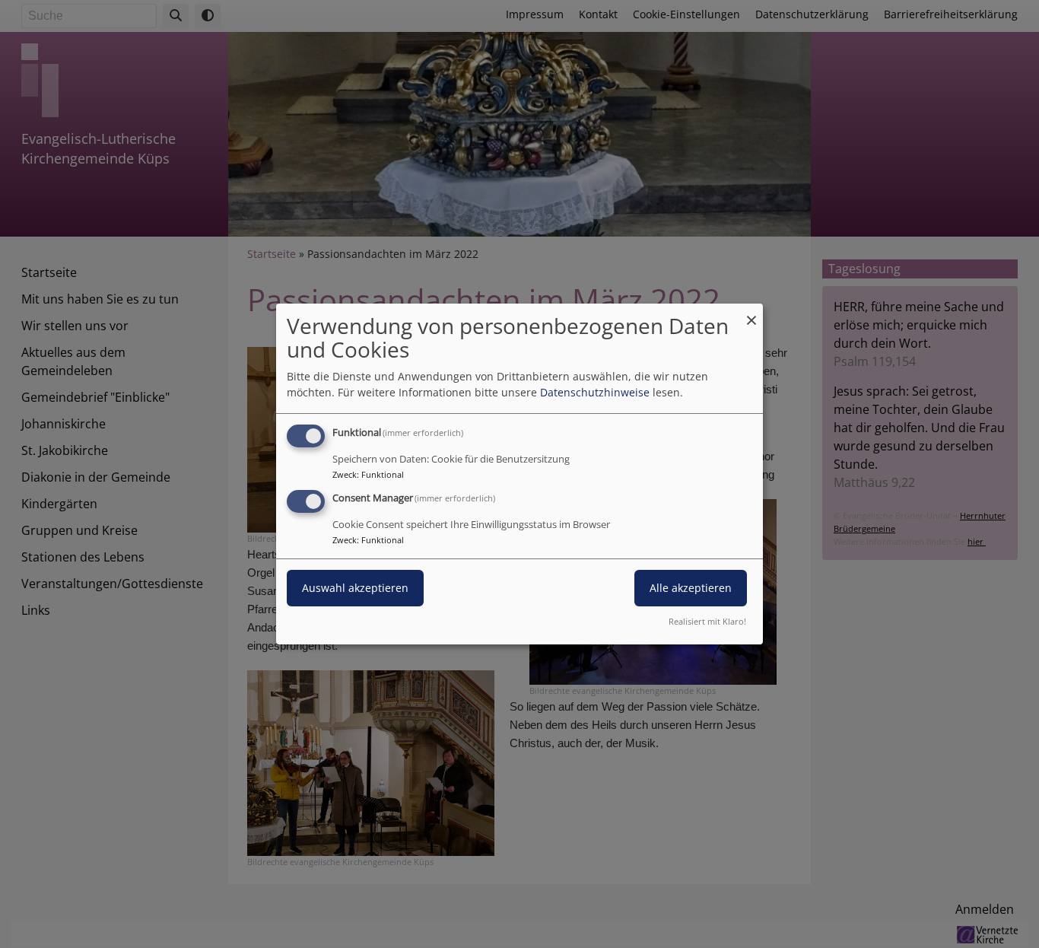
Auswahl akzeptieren (355, 588)
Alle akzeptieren (691, 588)
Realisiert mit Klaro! (707, 621)
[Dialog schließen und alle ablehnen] (751, 313)
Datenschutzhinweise (595, 392)
